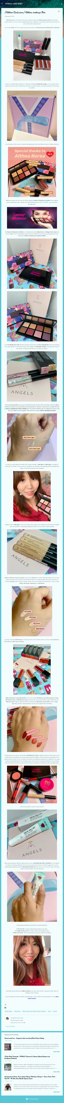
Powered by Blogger (33, 1099)
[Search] (62, 4)
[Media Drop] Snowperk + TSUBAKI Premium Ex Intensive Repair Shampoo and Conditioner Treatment (27, 1057)
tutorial (55, 1011)
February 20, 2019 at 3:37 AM (18, 1022)
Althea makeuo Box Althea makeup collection (34, 1011)
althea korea (17, 1011)
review (49, 1011)
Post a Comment (10, 1026)
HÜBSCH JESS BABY (13, 3)
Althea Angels (8, 1011)
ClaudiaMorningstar (16, 1018)
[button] (59, 11)
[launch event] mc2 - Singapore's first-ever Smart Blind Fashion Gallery (24, 1038)
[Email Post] (5, 1008)
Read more (56, 1051)
